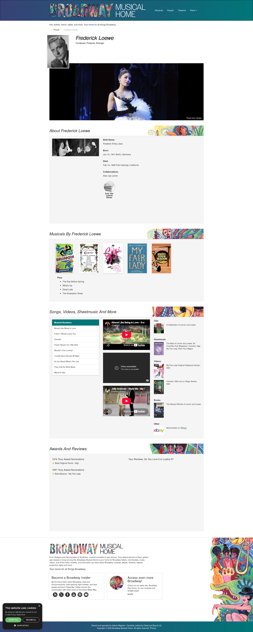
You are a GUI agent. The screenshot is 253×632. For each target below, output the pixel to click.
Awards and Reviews (68, 448)
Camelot (57, 339)
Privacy (153, 628)
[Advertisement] (173, 27)
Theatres (182, 10)
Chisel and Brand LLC (152, 625)
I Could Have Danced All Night (66, 356)
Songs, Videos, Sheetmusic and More (82, 311)
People (170, 10)
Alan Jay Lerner (110, 175)
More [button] (193, 10)
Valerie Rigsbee (118, 625)
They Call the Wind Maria (64, 367)
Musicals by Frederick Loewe (75, 233)
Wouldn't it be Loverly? (63, 350)
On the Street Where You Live (66, 361)
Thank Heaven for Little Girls (66, 344)
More (130, 594)
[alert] (4, 628)
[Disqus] (164, 495)
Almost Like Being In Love (65, 328)
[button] (201, 9)
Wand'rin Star (59, 372)
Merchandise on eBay (175, 427)
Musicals (159, 10)
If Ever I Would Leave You (65, 333)
